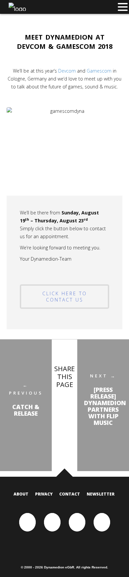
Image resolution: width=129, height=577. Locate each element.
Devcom (67, 71)
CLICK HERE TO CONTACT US (64, 296)
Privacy (44, 494)
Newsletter (100, 494)
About (21, 494)
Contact (69, 494)
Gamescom (99, 71)
